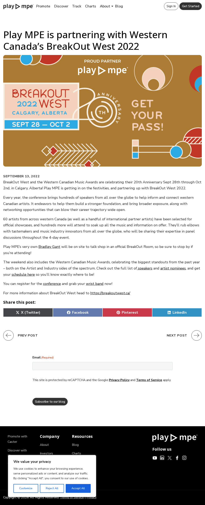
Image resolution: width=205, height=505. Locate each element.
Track (76, 6)
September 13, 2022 (21, 176)
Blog (119, 6)
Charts (90, 6)
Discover (61, 6)
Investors (46, 453)
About (105, 6)
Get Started (190, 6)
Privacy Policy (119, 380)
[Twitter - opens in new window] (169, 457)
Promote (43, 6)
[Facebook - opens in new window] (177, 457)
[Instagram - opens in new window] (184, 457)
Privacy (91, 497)
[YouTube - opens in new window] (154, 457)
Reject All (52, 488)
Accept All (78, 488)
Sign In (171, 6)
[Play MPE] (18, 6)
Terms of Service (149, 380)
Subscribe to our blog (50, 401)
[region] (52, 476)
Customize (25, 488)
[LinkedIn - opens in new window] (162, 457)
